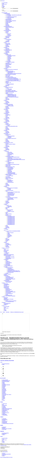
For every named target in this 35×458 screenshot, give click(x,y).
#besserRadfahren (6, 284)
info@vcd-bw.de (5, 451)
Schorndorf (5, 130)
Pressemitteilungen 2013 (11, 222)
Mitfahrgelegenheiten (11, 199)
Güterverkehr (6, 253)
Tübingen (5, 204)
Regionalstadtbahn (10, 209)
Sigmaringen (6, 147)
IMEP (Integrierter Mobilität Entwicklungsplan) (14, 73)
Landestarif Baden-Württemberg (10, 278)
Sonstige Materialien (11, 182)
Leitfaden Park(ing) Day (9, 87)
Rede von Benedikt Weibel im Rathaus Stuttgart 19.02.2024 (16, 159)
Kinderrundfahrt (8, 61)
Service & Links (8, 196)
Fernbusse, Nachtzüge (11, 211)
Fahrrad (7, 212)
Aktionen (9, 163)
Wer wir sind (8, 75)
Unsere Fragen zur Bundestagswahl (11, 77)
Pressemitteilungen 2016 (11, 221)
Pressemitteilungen (10, 180)
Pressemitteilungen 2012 (11, 223)
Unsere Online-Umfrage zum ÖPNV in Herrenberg (13, 80)
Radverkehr (5, 266)
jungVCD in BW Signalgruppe (12, 16)
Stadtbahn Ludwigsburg (9, 104)
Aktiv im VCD (4, 4)
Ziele (6, 260)
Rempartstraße (8, 43)
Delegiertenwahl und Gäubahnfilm (11, 74)
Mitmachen (3, 302)
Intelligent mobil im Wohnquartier (9, 254)
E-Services (5, 251)
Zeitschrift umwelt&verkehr (10, 92)
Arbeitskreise (9, 136)
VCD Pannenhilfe (4, 2)
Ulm (4, 230)
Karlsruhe (5, 86)
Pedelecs (9, 234)
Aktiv (6, 191)
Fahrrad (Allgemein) (11, 232)
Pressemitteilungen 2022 (11, 217)
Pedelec (7, 273)
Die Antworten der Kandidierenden (13, 78)
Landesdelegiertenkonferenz (10, 17)
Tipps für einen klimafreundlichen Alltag (11, 126)
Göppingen (5, 47)
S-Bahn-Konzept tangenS (11, 173)
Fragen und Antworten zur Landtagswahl (12, 69)
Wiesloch (5, 242)
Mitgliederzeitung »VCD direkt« (8, 299)
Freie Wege (5, 285)
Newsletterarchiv (8, 134)
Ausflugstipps (6, 283)
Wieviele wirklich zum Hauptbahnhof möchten (14, 158)
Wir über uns (8, 50)
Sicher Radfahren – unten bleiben (10, 90)
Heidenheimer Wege (9, 63)
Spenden (5, 304)
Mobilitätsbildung (8, 258)
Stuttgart (5, 150)
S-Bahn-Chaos (10, 170)
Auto (6, 208)
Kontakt (3, 6)
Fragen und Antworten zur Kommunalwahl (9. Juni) (13, 79)
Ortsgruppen (9, 137)
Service (7, 32)
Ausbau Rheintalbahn (11, 195)
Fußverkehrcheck (10, 72)
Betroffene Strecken (9, 289)
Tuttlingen (5, 228)
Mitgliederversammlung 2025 (12, 94)
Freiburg (5, 42)
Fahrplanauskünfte (10, 198)
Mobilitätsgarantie (8, 279)
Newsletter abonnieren (7, 303)
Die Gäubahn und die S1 (9, 76)
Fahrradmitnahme (10, 169)
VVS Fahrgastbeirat (10, 168)
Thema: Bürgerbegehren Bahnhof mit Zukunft (12, 164)
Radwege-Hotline (8, 64)
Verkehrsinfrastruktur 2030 (10, 277)
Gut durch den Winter (9, 281)
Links (6, 97)
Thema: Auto (8, 176)
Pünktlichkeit (8, 288)
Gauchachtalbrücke (10, 192)
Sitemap (3, 455)
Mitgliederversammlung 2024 (12, 95)
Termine (7, 203)
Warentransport (10, 235)
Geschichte (9, 189)
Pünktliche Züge (6, 287)
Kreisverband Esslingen (7, 30)
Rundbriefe (9, 188)
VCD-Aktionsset (8, 292)
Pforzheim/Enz (6, 113)
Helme (9, 40)
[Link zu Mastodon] (3, 369)
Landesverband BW (7, 13)
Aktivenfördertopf (8, 19)
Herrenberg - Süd (8, 82)
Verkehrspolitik (6, 275)
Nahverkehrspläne (10, 167)
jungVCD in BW (8, 15)
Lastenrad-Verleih (8, 54)
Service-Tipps (4, 429)
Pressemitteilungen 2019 (11, 219)
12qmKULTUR (6, 248)
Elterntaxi (9, 236)
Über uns (7, 67)
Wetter (9, 233)
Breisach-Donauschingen (11, 193)
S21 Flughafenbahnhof (9, 265)
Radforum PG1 (10, 181)
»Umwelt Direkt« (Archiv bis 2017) (11, 138)
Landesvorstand (8, 22)
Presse (3, 3)
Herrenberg (5, 68)
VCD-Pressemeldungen (9, 293)
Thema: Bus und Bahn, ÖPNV (10, 166)
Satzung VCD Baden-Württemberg (11, 20)
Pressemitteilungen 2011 (11, 224)
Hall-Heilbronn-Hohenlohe (6, 384)
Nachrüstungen (8, 264)
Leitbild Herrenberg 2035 (11, 71)
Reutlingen (5, 122)
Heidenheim (6, 53)
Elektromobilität (6, 250)
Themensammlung (8, 39)
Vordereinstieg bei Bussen (11, 172)
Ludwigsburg (6, 103)
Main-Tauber (6, 109)
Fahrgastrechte (8, 290)
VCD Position (8, 276)
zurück (1, 362)
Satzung (9, 155)
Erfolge (7, 294)
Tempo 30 (7, 81)
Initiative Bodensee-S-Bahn (10, 27)
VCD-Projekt (10, 268)
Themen (7, 83)
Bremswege (9, 33)
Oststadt (9, 59)
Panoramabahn (10, 171)
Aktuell (7, 70)
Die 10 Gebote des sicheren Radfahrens (11, 91)
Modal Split (7, 207)
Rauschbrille (9, 35)
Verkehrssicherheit (6, 280)
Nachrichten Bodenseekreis (8, 26)
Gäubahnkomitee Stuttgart (9, 156)
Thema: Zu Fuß (8, 165)
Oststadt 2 (9, 60)
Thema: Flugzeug (8, 177)
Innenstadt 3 (9, 58)
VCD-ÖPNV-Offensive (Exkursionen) (7, 423)
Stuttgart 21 (9, 210)
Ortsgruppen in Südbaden (9, 190)
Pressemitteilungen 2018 (11, 220)
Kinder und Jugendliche (7, 255)
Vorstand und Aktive (11, 153)
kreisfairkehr (9, 179)
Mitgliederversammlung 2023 (12, 96)
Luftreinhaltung (8, 124)
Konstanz (5, 100)
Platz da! (9, 34)
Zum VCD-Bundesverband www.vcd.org (6, 457)
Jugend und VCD (6, 286)
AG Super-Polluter (10, 175)
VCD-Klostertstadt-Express (10, 301)
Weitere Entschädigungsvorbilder (10, 291)
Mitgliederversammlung (9, 93)
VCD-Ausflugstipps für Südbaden (13, 197)
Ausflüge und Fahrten (11, 162)
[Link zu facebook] (3, 371)
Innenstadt (9, 57)
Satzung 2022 (10, 88)
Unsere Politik (10, 152)
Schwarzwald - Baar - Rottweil (8, 142)
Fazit (8, 237)
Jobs (2, 5)
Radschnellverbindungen (9, 267)
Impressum (7, 24)
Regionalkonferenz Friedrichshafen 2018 (13, 270)
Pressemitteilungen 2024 (11, 216)
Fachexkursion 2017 (11, 272)
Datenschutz (7, 25)
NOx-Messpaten (4, 421)
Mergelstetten (10, 56)
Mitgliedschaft (10, 206)
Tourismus (5, 274)
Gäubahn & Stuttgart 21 (5, 412)
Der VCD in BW (4, 12)
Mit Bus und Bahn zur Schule (10, 257)
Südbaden (5, 186)
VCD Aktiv (7, 161)
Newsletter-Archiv (8, 244)
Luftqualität (7, 252)
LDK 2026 (9, 18)
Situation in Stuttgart (9, 262)
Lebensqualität (8, 261)
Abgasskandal (8, 263)
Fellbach (5, 38)
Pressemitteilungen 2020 (11, 218)
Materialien (5, 298)
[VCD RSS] (3, 376)
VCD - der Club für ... (9, 89)
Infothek (3, 296)
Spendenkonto (10, 154)
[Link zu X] (3, 367)
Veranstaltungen (8, 14)
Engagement (9, 205)
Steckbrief (7, 31)
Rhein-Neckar (6, 133)
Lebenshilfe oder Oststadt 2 (12, 55)
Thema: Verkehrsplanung (9, 178)
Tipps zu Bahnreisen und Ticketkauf (11, 300)
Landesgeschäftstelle (9, 21)
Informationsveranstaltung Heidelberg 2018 (14, 271)
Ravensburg (4, 391)
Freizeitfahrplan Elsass (11, 194)
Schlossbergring (8, 44)
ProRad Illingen (8, 114)
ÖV (8, 231)
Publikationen (10, 160)
